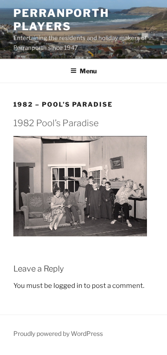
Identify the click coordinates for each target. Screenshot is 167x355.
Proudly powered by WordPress (58, 333)
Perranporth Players (61, 20)
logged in (67, 286)
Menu (88, 71)
